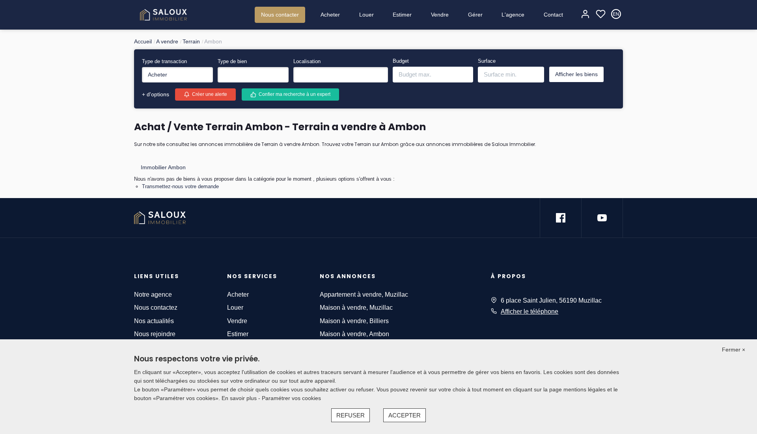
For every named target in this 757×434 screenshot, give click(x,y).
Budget (401, 61)
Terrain (191, 41)
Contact (553, 14)
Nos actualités (154, 321)
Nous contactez (155, 307)
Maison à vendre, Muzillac (356, 307)
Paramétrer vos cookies (291, 398)
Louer (366, 14)
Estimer (402, 14)
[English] (616, 15)
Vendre (440, 14)
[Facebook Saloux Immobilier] (560, 218)
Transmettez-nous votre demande (180, 186)
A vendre (167, 41)
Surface (487, 61)
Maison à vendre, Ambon (354, 334)
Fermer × (733, 349)
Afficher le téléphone (529, 311)
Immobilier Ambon (163, 167)
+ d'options (155, 94)
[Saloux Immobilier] (163, 15)
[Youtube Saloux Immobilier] (602, 218)
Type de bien (232, 61)
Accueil (143, 41)
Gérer (475, 14)
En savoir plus (240, 398)
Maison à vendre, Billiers (354, 321)
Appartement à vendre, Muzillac (364, 294)
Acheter (330, 14)
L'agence (513, 14)
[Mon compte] (585, 15)
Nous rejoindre (154, 334)
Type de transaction (164, 61)
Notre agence (153, 294)
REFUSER (350, 415)
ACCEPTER (404, 415)
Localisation (307, 61)
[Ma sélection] (601, 15)
